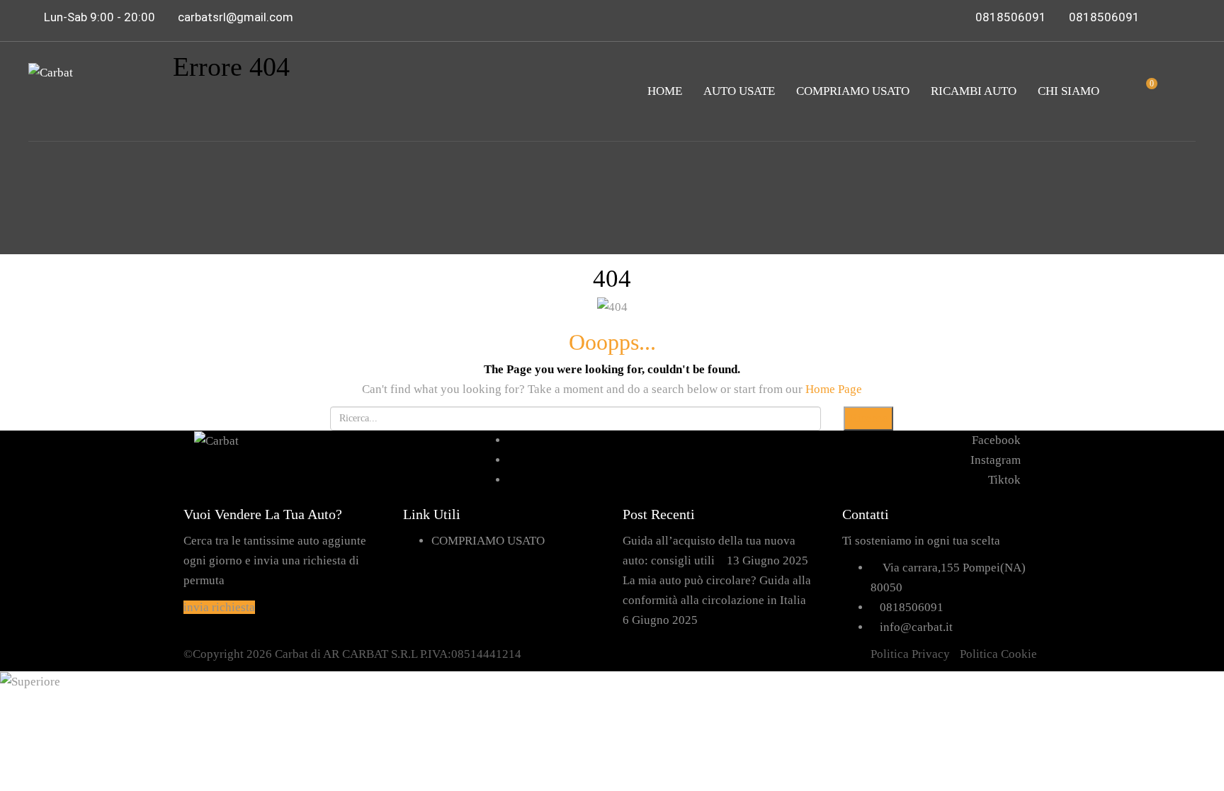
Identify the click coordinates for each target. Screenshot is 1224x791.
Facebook (996, 440)
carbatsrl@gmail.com (235, 17)
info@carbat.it (916, 627)
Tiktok (1004, 479)
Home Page (833, 389)
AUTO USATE (739, 91)
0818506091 (1010, 17)
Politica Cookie (998, 654)
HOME (664, 91)
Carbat (291, 654)
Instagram (995, 460)
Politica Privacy (910, 654)
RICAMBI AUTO (973, 91)
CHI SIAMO (1068, 91)
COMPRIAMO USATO (853, 91)
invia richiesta (219, 607)
